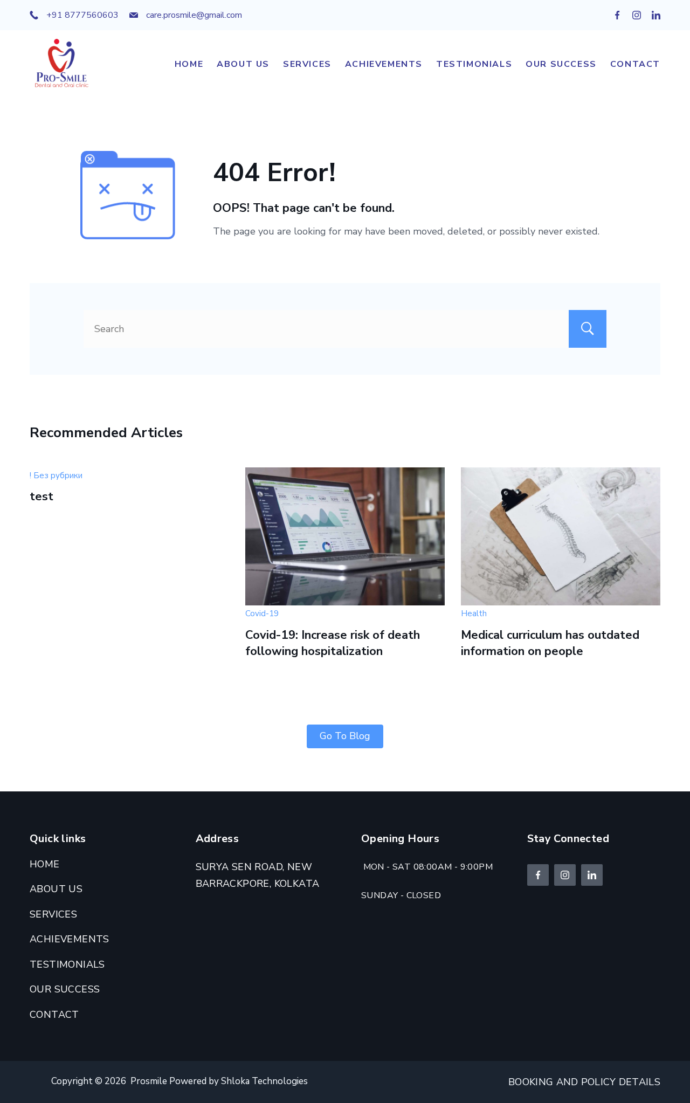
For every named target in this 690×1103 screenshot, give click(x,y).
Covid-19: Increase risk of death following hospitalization (332, 643)
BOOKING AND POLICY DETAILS (584, 1082)
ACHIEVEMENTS (384, 64)
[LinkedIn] (656, 15)
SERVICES (307, 64)
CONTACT (635, 64)
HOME (189, 64)
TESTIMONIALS (474, 64)
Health (474, 613)
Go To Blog (345, 735)
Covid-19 (262, 613)
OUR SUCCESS (561, 64)
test (41, 496)
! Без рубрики (56, 475)
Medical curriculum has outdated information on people (550, 643)
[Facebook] (617, 15)
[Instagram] (636, 15)
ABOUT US (243, 64)
